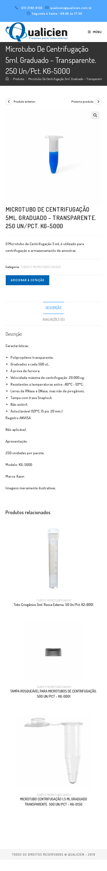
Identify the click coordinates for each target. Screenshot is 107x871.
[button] (95, 115)
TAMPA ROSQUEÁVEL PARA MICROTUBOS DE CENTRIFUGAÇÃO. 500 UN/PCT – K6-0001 (53, 693)
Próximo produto (82, 101)
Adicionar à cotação (28, 280)
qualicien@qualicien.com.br (71, 8)
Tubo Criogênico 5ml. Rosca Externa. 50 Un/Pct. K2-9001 (53, 604)
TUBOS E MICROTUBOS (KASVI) (40, 267)
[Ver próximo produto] (98, 101)
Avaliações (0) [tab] (54, 319)
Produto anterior (24, 101)
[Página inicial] (7, 79)
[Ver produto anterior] (8, 101)
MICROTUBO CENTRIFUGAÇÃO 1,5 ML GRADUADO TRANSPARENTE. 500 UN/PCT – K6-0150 (53, 801)
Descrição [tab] (53, 308)
